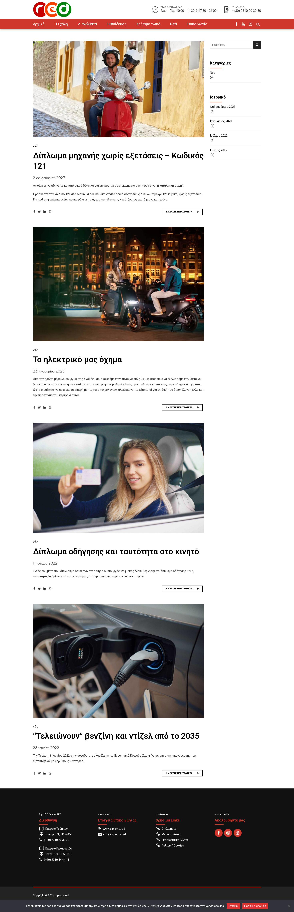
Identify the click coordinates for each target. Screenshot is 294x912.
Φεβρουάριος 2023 (222, 107)
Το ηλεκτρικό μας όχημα (77, 359)
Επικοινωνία (197, 24)
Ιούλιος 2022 (218, 135)
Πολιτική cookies (255, 905)
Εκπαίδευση (116, 24)
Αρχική (38, 24)
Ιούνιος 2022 (218, 150)
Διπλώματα (87, 24)
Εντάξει (233, 905)
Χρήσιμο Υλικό (148, 24)
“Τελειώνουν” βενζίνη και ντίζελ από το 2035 (116, 736)
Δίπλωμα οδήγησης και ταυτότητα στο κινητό (116, 551)
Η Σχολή (61, 24)
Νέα (173, 24)
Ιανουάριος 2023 (221, 121)
